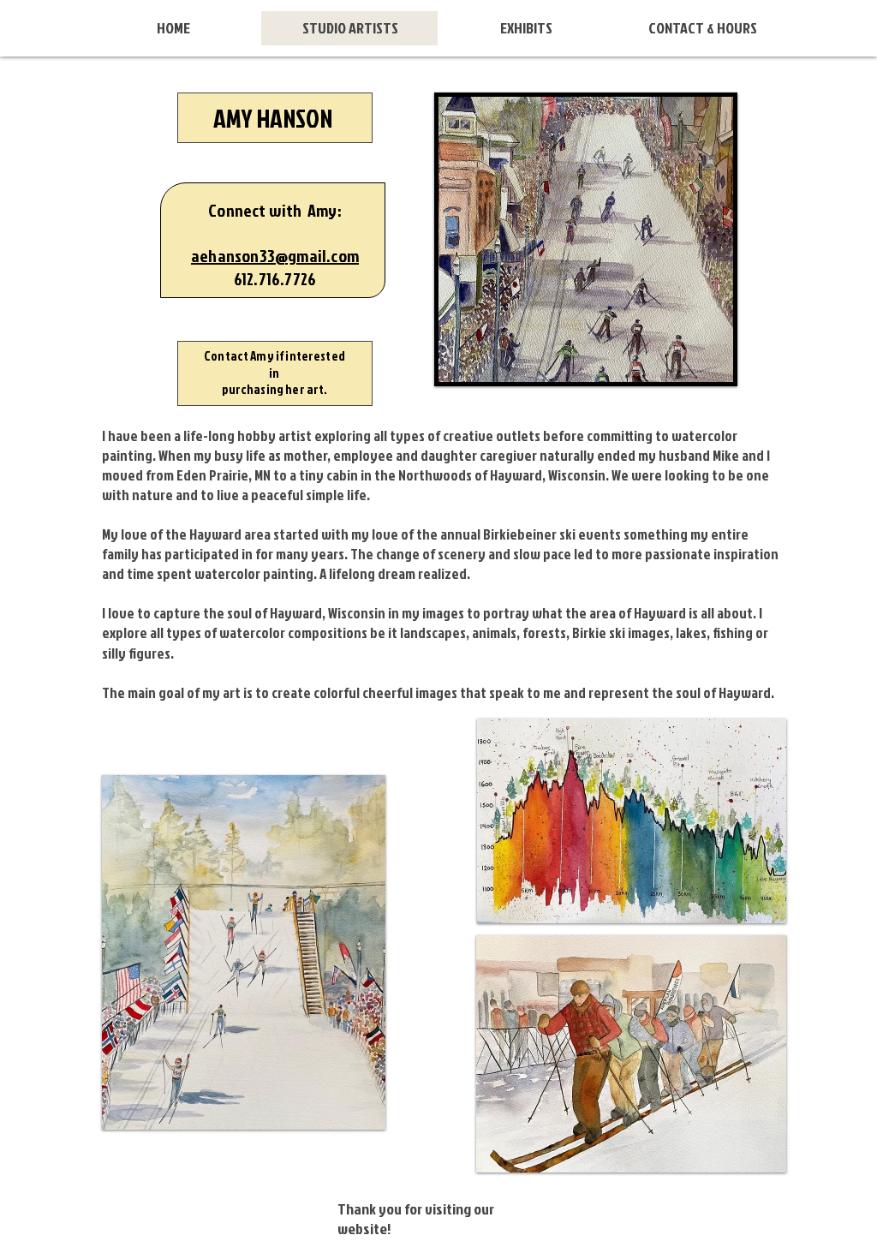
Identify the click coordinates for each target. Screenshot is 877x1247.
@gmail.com (317, 255)
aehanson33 (233, 255)
